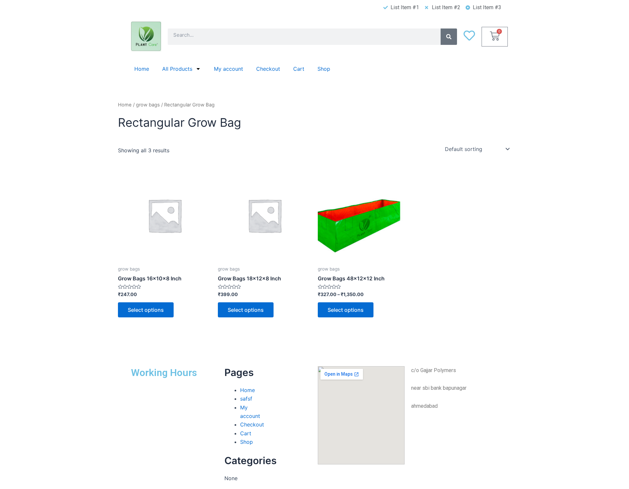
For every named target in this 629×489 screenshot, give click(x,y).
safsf (246, 398)
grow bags (148, 105)
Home (141, 69)
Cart (298, 69)
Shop (323, 69)
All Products (177, 69)
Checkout (268, 69)
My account (228, 69)
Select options (146, 310)
